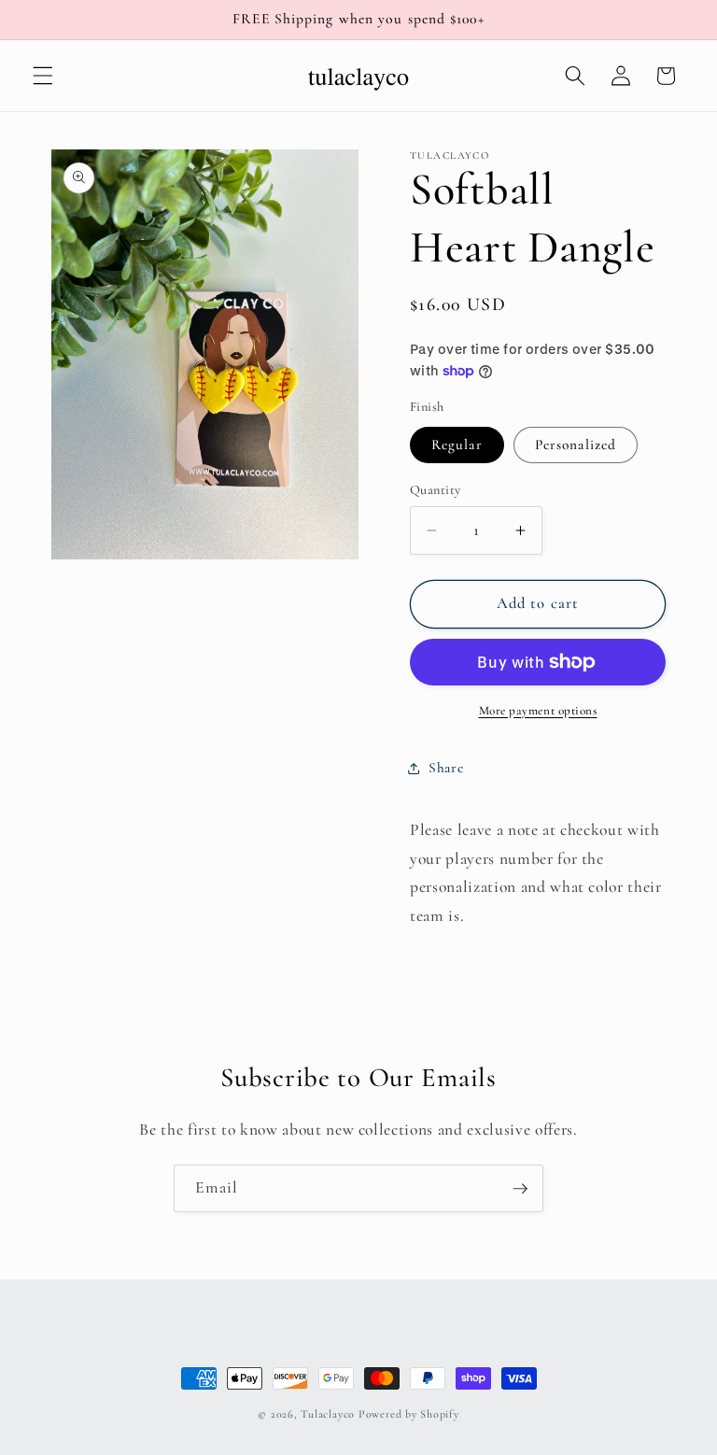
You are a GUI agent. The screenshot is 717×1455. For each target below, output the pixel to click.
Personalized (575, 444)
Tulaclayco (328, 1413)
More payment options (538, 710)
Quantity (435, 490)
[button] (43, 75)
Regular (457, 444)
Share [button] (446, 767)
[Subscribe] (520, 1189)
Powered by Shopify (408, 1413)
